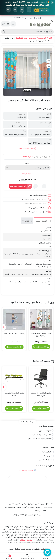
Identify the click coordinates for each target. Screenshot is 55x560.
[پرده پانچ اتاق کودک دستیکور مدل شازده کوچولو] (41, 319)
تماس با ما (46, 452)
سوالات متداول (45, 431)
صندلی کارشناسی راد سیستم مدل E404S (41, 394)
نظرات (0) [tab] (25, 221)
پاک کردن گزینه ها (27, 173)
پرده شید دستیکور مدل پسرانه (14, 333)
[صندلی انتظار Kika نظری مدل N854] (14, 378)
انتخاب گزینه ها (39, 347)
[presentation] (4, 327)
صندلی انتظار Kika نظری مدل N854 (14, 394)
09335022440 (19, 18)
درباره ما (47, 456)
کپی (36, 10)
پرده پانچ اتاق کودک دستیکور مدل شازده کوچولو (41, 334)
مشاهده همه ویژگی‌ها (27, 148)
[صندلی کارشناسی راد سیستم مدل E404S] (41, 378)
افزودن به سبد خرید (18, 186)
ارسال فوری (33, 18)
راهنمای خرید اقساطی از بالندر (39, 438)
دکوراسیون (42, 38)
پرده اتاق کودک (21, 38)
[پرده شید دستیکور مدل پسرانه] (14, 319)
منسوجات (32, 38)
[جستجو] (3, 31)
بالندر (50, 38)
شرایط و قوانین (45, 460)
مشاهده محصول (13, 347)
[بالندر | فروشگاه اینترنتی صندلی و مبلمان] (41, 24)
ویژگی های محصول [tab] (42, 221)
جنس (27, 163)
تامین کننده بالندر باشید (41, 434)
